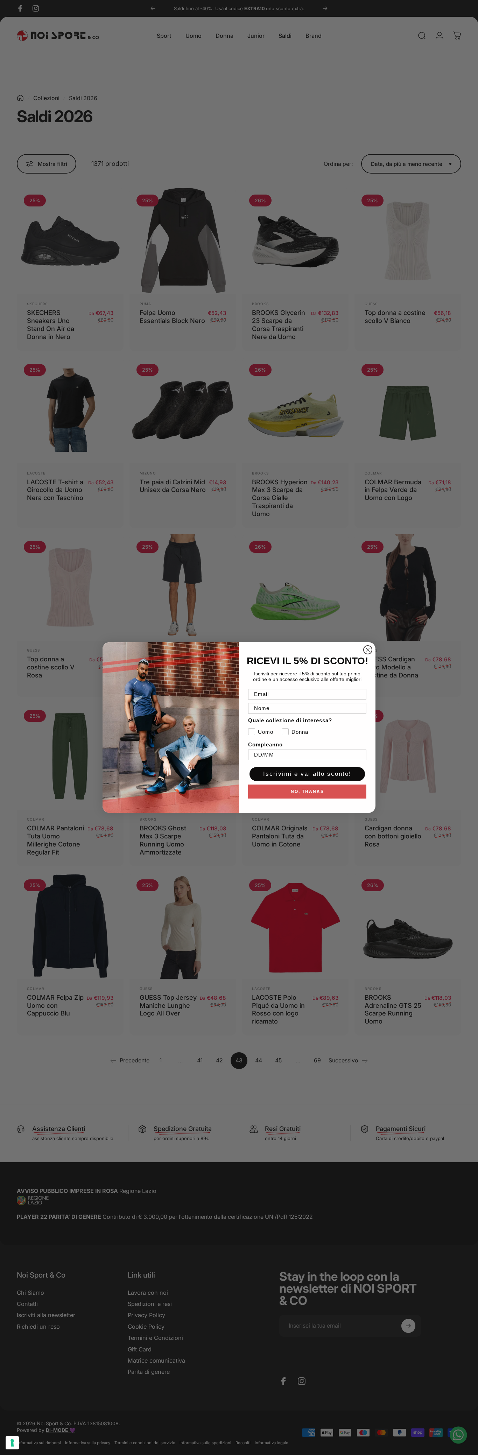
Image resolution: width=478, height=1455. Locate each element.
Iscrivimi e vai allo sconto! (307, 774)
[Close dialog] (368, 650)
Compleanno (265, 744)
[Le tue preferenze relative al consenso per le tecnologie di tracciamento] (12, 1442)
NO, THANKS (307, 791)
